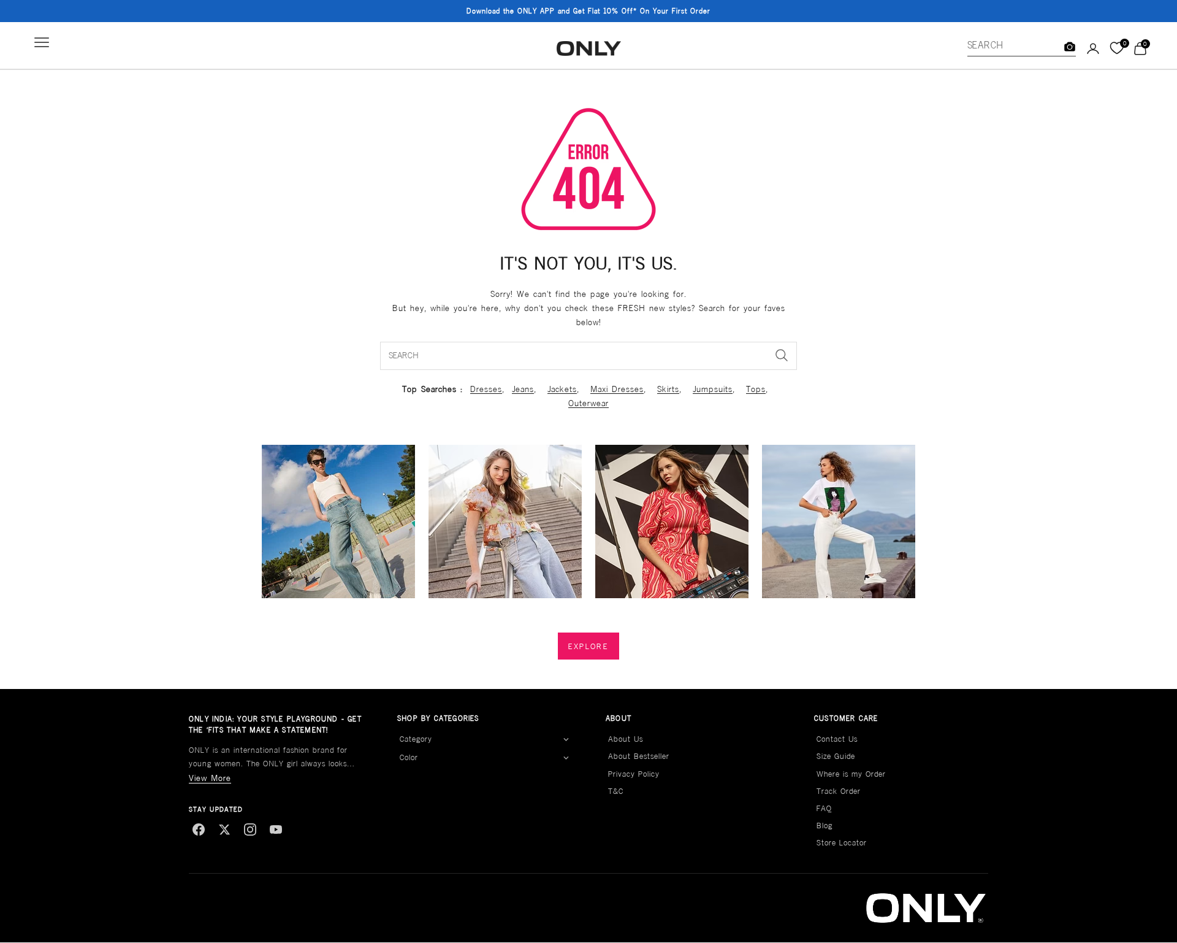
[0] (1116, 48)
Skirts (668, 389)
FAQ (824, 808)
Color (409, 757)
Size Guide (836, 756)
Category (416, 739)
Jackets (562, 389)
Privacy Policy (634, 774)
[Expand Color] (565, 758)
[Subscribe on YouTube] (276, 829)
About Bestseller (638, 756)
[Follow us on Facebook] (198, 829)
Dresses (486, 389)
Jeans (523, 389)
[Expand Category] (565, 739)
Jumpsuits (713, 389)
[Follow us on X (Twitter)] (224, 829)
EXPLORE (588, 646)
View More (210, 778)
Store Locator (842, 842)
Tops (756, 389)
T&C (615, 791)
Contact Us (837, 739)
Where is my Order (851, 774)
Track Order (839, 791)
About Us (625, 739)
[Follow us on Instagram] (250, 829)
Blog (824, 825)
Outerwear (588, 403)
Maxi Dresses (617, 389)
